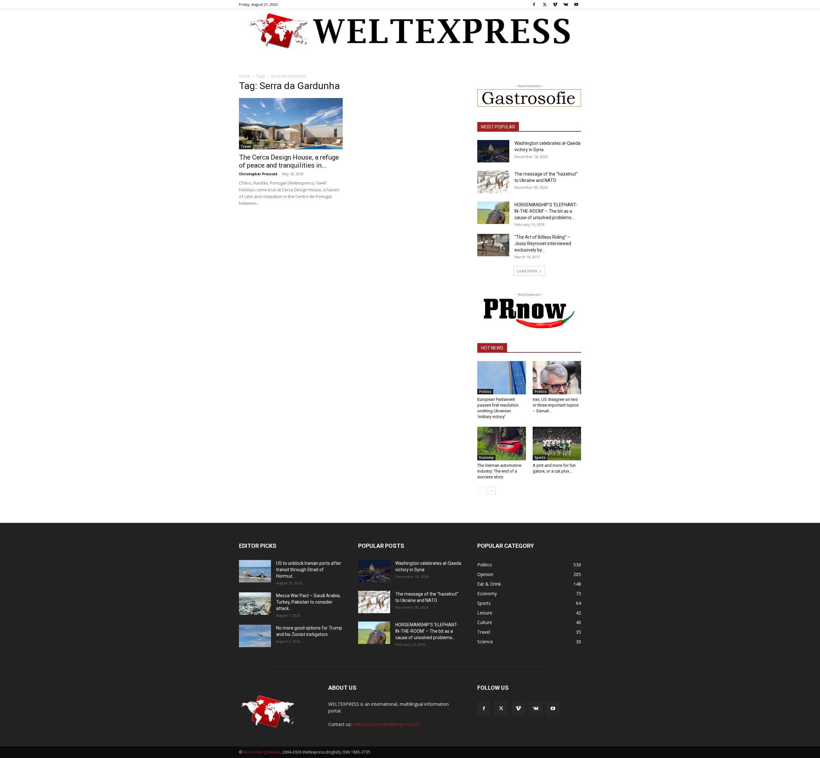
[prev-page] (481, 491)
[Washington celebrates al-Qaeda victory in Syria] (493, 151)
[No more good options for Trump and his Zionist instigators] (255, 636)
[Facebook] (534, 4)
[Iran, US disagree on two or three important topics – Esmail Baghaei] (557, 377)
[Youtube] (576, 4)
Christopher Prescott (258, 173)
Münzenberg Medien (261, 752)
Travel (246, 146)
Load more (527, 271)
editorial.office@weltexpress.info (386, 724)
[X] (544, 4)
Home (244, 76)
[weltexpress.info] (410, 30)
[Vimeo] (555, 4)
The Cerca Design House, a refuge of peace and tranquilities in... (289, 161)
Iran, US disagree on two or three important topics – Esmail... (555, 405)
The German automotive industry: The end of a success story (499, 471)
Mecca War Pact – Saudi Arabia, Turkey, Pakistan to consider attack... (308, 602)
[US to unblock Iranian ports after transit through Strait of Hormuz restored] (255, 571)
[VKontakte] (565, 4)
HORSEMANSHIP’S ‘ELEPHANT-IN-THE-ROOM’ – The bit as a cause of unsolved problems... (545, 211)
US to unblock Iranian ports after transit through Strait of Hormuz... (308, 570)
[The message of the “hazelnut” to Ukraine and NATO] (493, 182)
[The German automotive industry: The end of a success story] (501, 443)
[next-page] (492, 491)
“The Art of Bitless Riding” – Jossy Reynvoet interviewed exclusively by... (542, 243)
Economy (486, 457)
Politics (485, 391)
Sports (540, 457)
